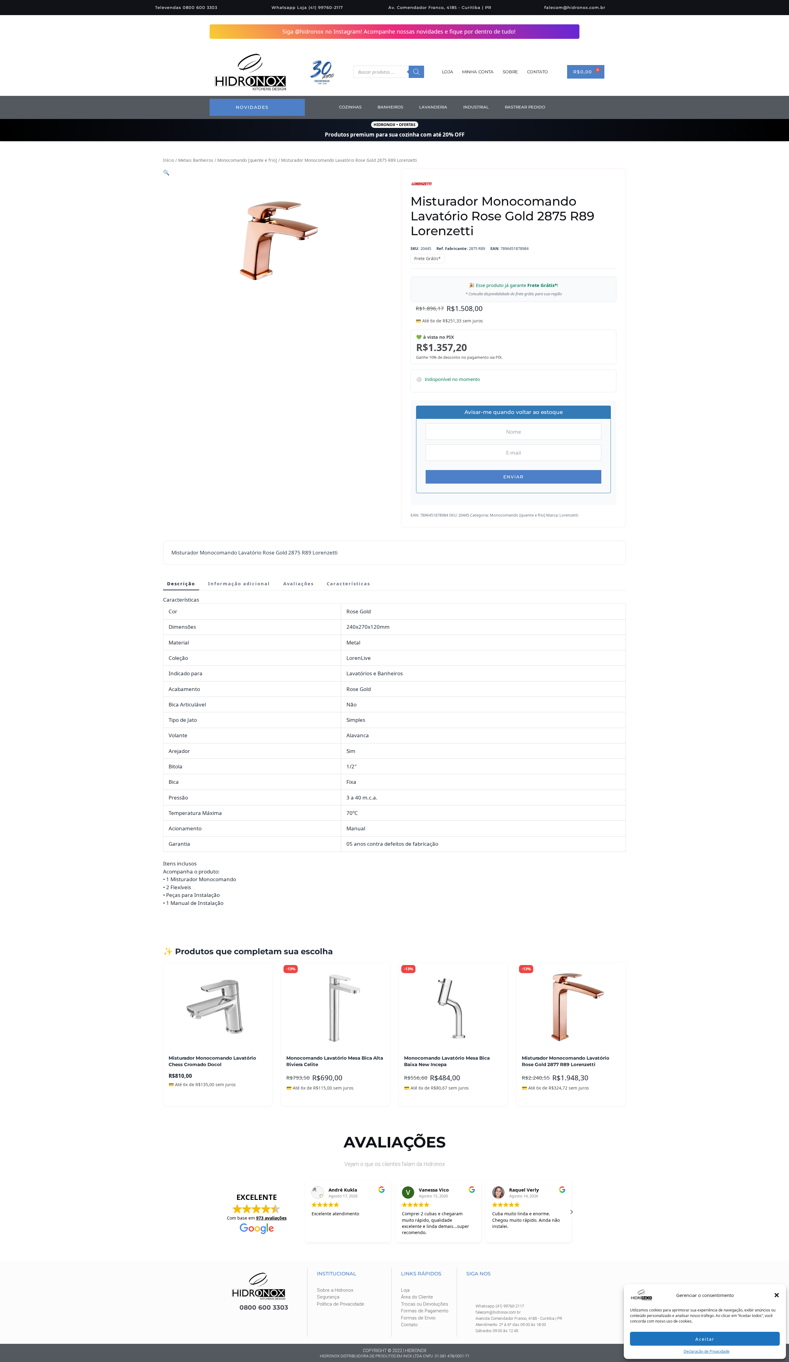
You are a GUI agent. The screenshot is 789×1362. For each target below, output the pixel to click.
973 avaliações (271, 1218)
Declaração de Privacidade (707, 1351)
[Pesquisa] (416, 72)
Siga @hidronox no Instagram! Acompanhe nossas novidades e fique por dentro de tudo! (399, 31)
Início (168, 160)
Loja (447, 72)
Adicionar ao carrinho (197, 1097)
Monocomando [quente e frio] (247, 160)
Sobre (510, 72)
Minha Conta (477, 72)
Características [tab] (348, 583)
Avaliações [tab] (298, 583)
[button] (777, 1295)
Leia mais (302, 1097)
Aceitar (704, 1339)
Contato (537, 72)
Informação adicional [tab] (239, 583)
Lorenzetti (568, 514)
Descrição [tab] (181, 583)
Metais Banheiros (195, 160)
